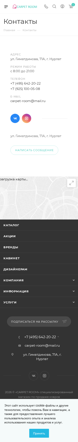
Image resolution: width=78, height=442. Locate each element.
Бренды (10, 247)
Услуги (10, 302)
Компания (13, 280)
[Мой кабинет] (62, 7)
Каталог (11, 225)
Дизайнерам (15, 269)
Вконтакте (15, 118)
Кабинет (11, 258)
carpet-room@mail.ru (28, 101)
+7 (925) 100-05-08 (25, 89)
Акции (9, 236)
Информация (16, 291)
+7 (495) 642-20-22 (25, 83)
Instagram (26, 118)
